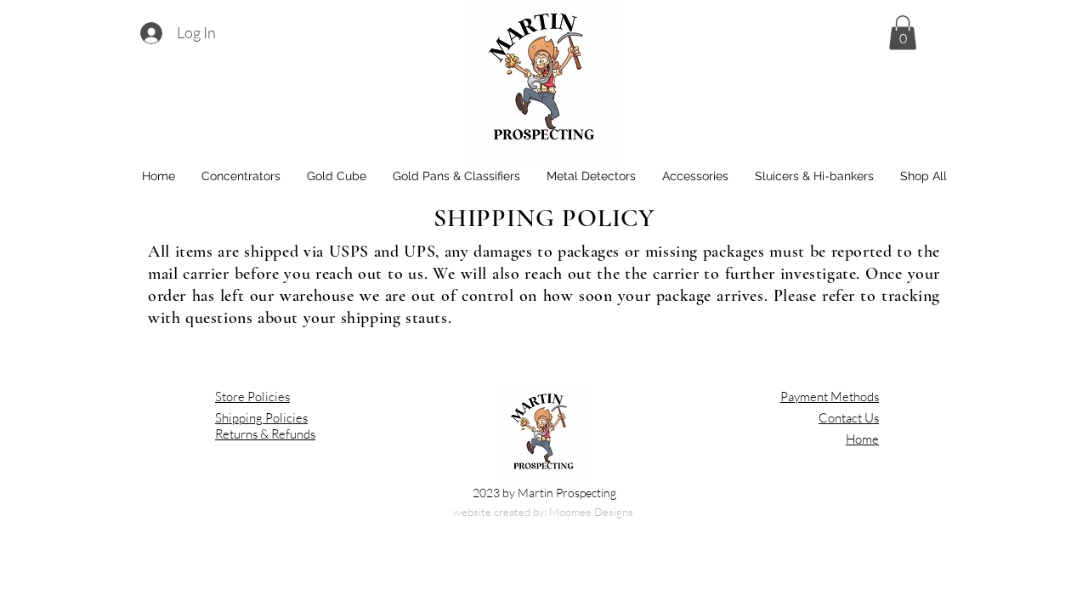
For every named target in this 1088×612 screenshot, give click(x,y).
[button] (902, 32)
